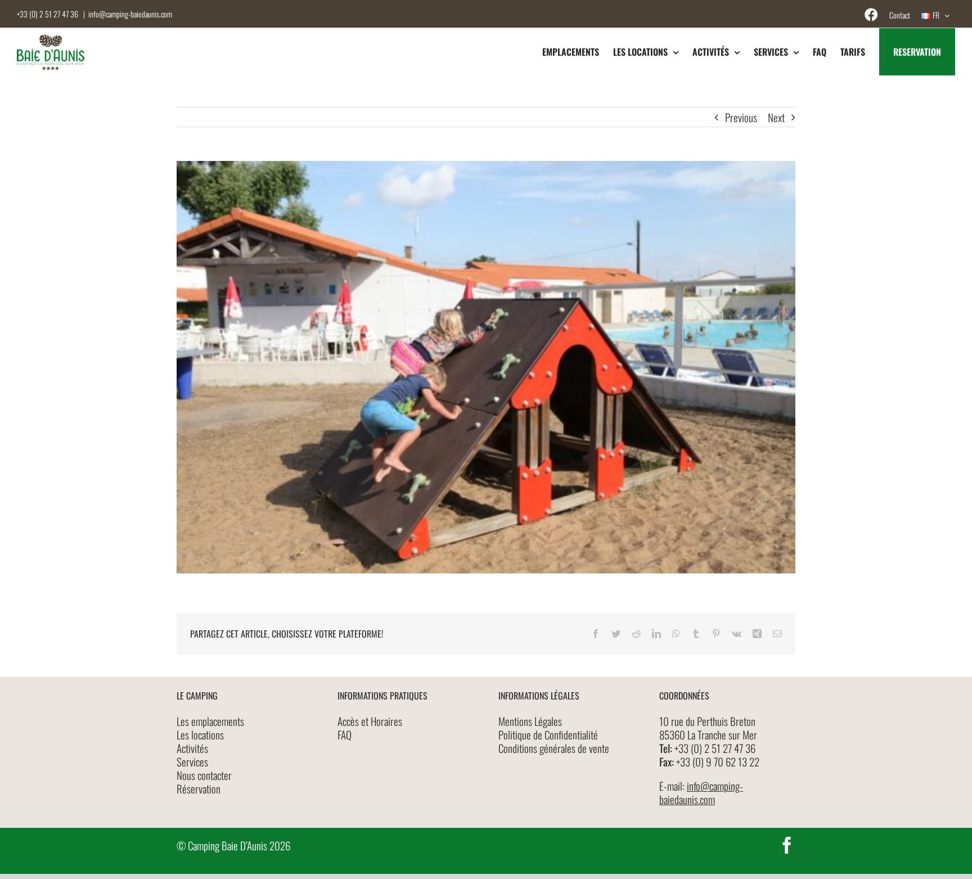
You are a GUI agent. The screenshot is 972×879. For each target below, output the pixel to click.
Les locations (200, 734)
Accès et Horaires (370, 721)
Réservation (198, 788)
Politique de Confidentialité (548, 734)
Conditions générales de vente (553, 748)
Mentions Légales (530, 721)
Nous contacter (204, 775)
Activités (192, 748)
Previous (741, 117)
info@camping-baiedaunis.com (130, 14)
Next (776, 117)
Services (192, 761)
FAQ (345, 734)
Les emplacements (210, 721)
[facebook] (786, 845)
